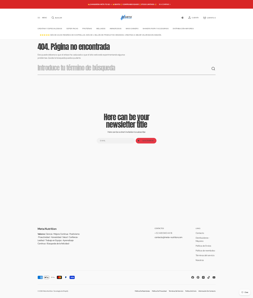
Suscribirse (148, 141)
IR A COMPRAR (164, 4)
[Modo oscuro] (182, 17)
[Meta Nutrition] (126, 17)
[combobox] (124, 69)
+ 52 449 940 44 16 (163, 233)
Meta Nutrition (48, 291)
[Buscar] (213, 69)
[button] (56, 17)
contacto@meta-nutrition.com (168, 237)
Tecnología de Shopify (60, 291)
